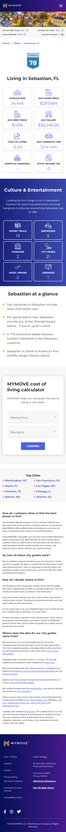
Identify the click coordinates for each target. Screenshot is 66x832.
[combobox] (33, 417)
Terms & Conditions (13, 781)
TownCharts (50, 662)
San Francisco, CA (48, 480)
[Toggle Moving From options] (55, 417)
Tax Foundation (24, 691)
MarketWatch (28, 683)
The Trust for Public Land (36, 700)
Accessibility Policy (13, 797)
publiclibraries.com (10, 706)
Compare (33, 446)
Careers (7, 770)
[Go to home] (12, 6)
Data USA (14, 683)
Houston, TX (13, 491)
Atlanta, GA (43, 496)
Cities (17, 43)
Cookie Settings (40, 757)
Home (5, 43)
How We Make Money (43, 788)
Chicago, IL (43, 491)
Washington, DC (16, 480)
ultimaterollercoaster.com (18, 703)
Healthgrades (36, 688)
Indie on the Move (38, 703)
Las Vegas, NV (45, 485)
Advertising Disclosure (44, 781)
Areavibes (30, 711)
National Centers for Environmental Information (34, 671)
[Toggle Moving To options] (55, 431)
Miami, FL (11, 485)
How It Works (10, 757)
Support (8, 763)
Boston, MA (12, 496)
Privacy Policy (10, 777)
